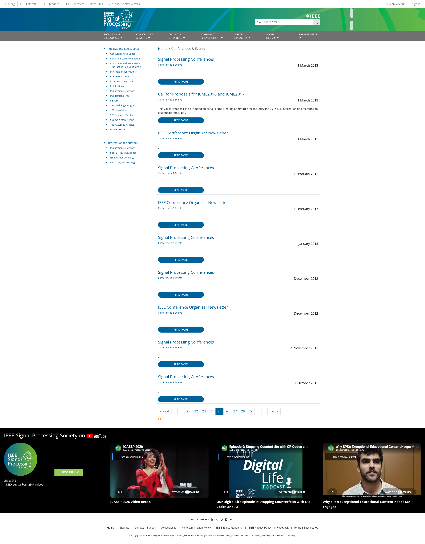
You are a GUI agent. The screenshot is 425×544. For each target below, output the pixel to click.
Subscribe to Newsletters (124, 4)
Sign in (416, 4)
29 (251, 411)
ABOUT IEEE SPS (271, 36)
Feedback (283, 527)
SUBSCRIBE (67, 472)
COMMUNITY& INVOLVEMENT (210, 36)
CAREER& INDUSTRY (241, 36)
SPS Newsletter (118, 110)
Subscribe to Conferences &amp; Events (159, 419)
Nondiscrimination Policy (196, 527)
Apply (316, 22)
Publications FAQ (119, 95)
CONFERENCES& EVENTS (144, 36)
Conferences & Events (170, 64)
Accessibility (168, 527)
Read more (180, 81)
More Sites (96, 4)
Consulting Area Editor (122, 53)
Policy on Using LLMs (121, 81)
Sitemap (124, 527)
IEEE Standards (51, 4)
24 (211, 411)
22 (196, 411)
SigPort (114, 100)
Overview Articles (119, 76)
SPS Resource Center (121, 115)
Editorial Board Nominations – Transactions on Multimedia (127, 65)
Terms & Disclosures (306, 527)
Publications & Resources (123, 48)
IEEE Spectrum (75, 4)
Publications (117, 86)
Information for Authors (123, 71)
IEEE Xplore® (28, 4)
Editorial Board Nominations (126, 58)
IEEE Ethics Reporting (229, 527)
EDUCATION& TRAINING (176, 36)
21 (188, 411)
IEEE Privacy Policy (259, 527)
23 (204, 411)
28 (243, 411)
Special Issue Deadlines (123, 152)
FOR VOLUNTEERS (309, 34)
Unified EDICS (117, 129)
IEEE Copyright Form (121, 162)
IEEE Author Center (120, 157)
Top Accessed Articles (122, 124)
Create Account (397, 4)
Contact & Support (145, 527)
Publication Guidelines (122, 91)
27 (235, 411)
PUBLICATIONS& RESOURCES (112, 36)
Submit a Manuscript (122, 119)
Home (163, 48)
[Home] (119, 12)
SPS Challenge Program (123, 105)
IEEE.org (10, 4)
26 (227, 411)
